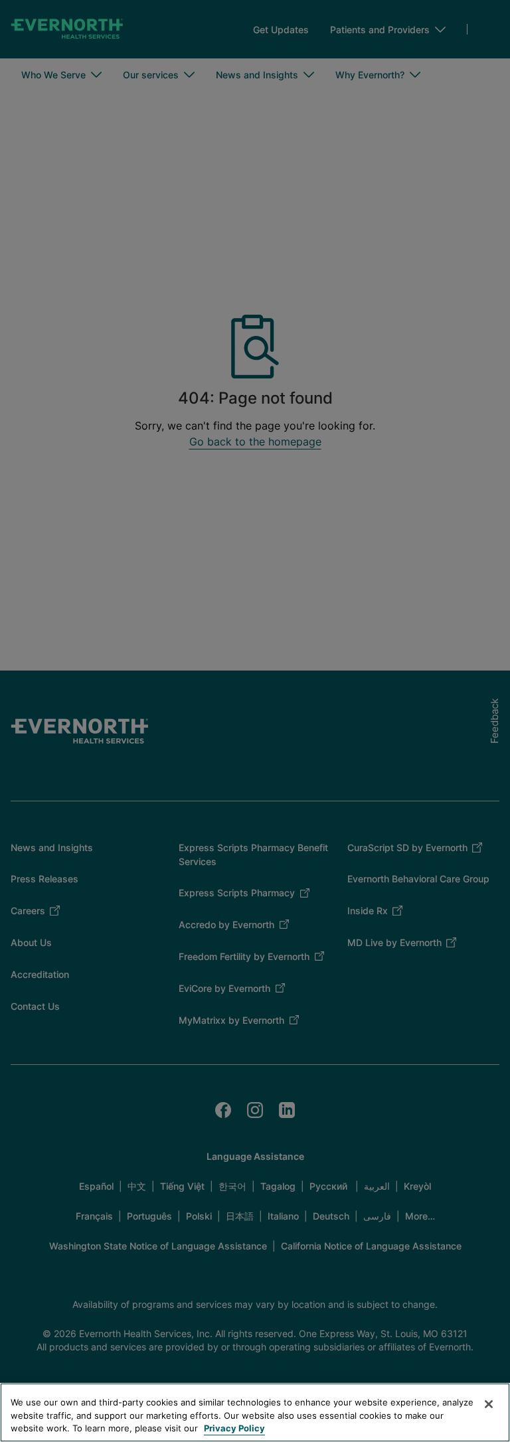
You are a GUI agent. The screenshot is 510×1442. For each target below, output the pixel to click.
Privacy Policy (234, 1428)
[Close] (488, 1404)
